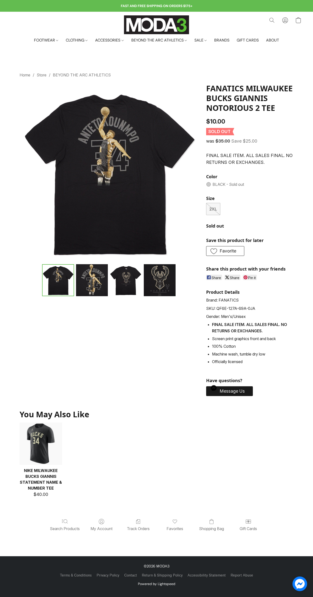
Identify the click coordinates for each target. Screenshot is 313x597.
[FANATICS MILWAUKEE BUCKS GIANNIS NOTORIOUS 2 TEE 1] (92, 280)
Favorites (175, 528)
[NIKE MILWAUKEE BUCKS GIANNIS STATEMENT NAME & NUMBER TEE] (41, 443)
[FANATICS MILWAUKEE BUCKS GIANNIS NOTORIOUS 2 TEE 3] (160, 280)
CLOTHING (75, 40)
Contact (130, 575)
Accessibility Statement (207, 575)
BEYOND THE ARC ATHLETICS (158, 40)
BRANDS (221, 40)
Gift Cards (248, 528)
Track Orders (138, 528)
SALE (199, 40)
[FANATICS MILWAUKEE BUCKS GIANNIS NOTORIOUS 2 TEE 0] (58, 280)
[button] (156, 24)
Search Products (65, 528)
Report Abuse (242, 575)
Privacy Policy (108, 575)
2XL (213, 209)
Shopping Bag (211, 528)
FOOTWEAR (45, 40)
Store (41, 75)
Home (25, 75)
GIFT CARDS (248, 40)
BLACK (228, 184)
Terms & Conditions (76, 575)
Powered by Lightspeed (156, 584)
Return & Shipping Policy (162, 575)
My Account (101, 528)
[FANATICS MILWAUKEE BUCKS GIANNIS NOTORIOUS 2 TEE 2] (126, 280)
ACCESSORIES (108, 40)
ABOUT (272, 40)
